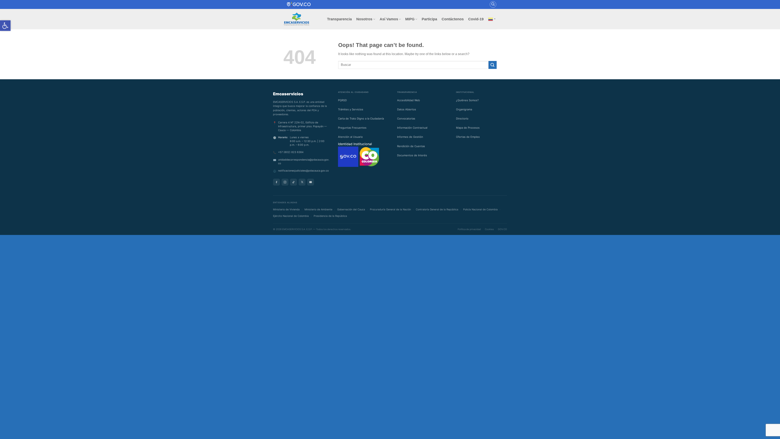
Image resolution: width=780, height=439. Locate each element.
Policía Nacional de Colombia (480, 209)
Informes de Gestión (410, 136)
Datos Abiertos (406, 109)
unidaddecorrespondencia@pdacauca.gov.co (303, 161)
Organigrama (464, 109)
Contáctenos (453, 19)
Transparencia (339, 19)
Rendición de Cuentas (411, 146)
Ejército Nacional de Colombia (291, 215)
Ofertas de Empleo (468, 136)
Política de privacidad (469, 229)
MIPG (410, 19)
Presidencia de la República (330, 215)
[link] (299, 4)
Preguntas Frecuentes (352, 127)
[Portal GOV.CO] (348, 156)
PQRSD (342, 100)
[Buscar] (493, 4)
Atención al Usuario (350, 136)
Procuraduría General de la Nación (390, 209)
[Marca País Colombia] (369, 156)
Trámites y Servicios (350, 109)
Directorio (462, 118)
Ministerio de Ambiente (318, 209)
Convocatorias (406, 118)
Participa (429, 19)
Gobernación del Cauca (351, 209)
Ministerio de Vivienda (286, 209)
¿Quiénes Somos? (467, 100)
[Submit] (493, 65)
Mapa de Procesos (468, 127)
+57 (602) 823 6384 (290, 152)
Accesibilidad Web (408, 100)
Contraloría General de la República (437, 209)
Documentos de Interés (412, 155)
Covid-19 (476, 19)
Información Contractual (412, 127)
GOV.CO (502, 229)
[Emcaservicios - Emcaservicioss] (296, 19)
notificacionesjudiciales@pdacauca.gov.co (303, 170)
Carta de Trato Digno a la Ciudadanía (361, 118)
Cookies (489, 229)
